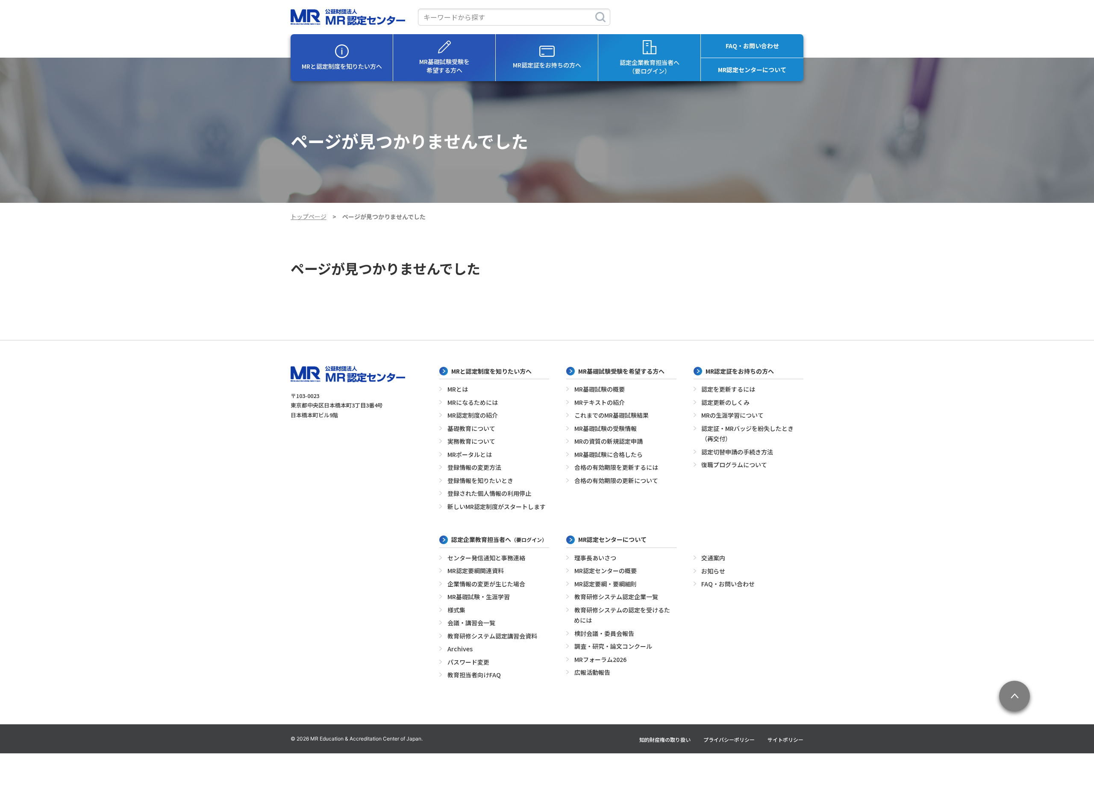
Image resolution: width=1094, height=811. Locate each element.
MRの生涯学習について (732, 415)
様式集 (456, 610)
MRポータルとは (469, 454)
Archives (460, 648)
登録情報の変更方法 (474, 467)
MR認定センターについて (752, 69)
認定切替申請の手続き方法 (737, 452)
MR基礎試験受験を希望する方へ (444, 65)
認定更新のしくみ (725, 402)
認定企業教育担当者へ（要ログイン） (649, 66)
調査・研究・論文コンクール (613, 646)
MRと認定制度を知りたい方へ (342, 66)
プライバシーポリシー (729, 739)
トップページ (308, 216)
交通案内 (713, 557)
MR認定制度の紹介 (472, 415)
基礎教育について (471, 428)
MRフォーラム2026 (600, 659)
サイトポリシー (785, 739)
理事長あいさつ (595, 557)
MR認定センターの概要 (605, 570)
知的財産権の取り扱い (665, 739)
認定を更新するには (728, 389)
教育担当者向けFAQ (474, 674)
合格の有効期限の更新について (616, 480)
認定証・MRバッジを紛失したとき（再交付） (747, 433)
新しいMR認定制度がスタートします (496, 506)
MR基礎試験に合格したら (608, 454)
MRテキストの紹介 (599, 402)
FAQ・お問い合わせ (752, 45)
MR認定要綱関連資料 (475, 570)
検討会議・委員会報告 (604, 633)
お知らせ (713, 571)
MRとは (457, 389)
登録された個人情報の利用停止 (489, 493)
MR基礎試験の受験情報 (605, 428)
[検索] (600, 17)
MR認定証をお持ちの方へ (547, 65)
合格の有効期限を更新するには (616, 467)
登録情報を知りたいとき (480, 480)
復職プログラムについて (734, 464)
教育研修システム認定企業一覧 (616, 596)
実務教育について (471, 441)
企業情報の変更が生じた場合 (486, 584)
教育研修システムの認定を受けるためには (622, 615)
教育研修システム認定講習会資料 (492, 636)
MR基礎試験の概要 (599, 389)
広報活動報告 (592, 672)
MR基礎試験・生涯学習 (478, 596)
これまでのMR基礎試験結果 (611, 415)
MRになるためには (472, 402)
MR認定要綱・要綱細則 (605, 584)
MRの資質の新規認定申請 (608, 441)
